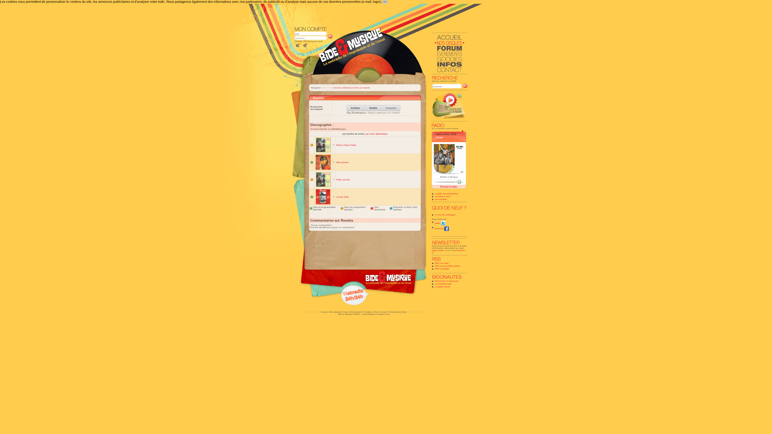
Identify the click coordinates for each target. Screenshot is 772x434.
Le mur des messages (445, 215)
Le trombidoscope (443, 284)
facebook (439, 228)
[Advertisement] (381, 15)
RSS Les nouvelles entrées (447, 266)
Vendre (373, 108)
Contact (383, 312)
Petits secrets (343, 179)
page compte (438, 250)
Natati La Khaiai (442, 134)
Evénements (356, 312)
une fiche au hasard (359, 88)
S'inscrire (298, 41)
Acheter (355, 108)
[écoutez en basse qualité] (297, 47)
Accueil (324, 312)
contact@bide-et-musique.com (375, 314)
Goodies (368, 312)
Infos (375, 312)
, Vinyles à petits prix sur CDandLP (373, 113)
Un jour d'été (342, 197)
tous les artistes (341, 88)
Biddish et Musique (449, 177)
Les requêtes (441, 199)
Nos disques (335, 312)
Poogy (439, 137)
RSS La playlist (442, 269)
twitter (438, 223)
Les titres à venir (442, 196)
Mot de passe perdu (313, 41)
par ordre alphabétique (377, 134)
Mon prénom (342, 162)
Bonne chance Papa (346, 145)
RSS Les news (442, 263)
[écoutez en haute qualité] (305, 47)
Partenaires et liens (398, 312)
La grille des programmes (446, 193)
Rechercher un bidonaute (447, 281)
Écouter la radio (448, 186)
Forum (345, 312)
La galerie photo (442, 287)
